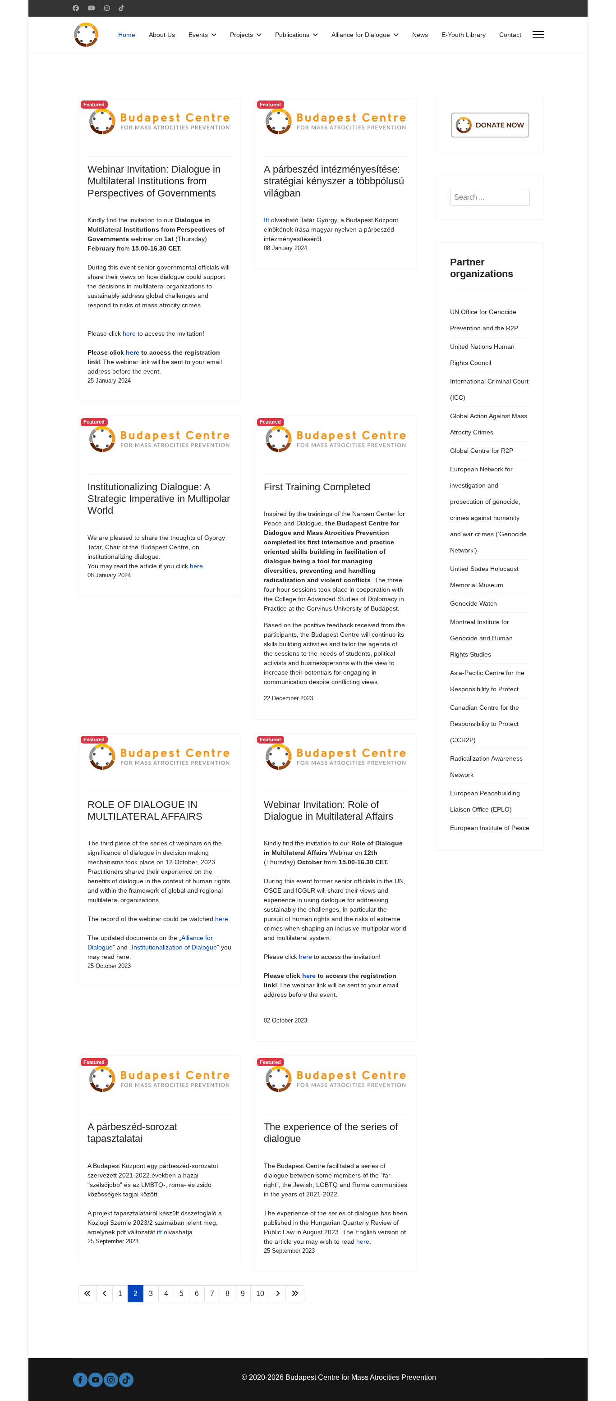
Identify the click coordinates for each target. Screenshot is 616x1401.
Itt (266, 220)
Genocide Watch (473, 603)
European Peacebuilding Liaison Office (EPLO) (485, 801)
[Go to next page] (278, 1293)
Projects (241, 34)
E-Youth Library (463, 34)
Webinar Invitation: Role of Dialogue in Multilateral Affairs (328, 810)
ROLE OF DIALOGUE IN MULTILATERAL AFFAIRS (144, 810)
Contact (510, 34)
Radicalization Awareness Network (486, 766)
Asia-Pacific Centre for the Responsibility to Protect (487, 681)
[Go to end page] (294, 1293)
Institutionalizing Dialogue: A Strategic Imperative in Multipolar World (158, 498)
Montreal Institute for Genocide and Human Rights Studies (481, 638)
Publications (292, 34)
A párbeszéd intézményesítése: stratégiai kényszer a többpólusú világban (334, 181)
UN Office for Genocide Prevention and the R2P (484, 320)
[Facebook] (76, 8)
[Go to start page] (87, 1293)
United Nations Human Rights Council (482, 354)
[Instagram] (107, 8)
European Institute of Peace (489, 827)
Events (198, 34)
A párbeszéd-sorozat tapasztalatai (132, 1132)
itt (159, 1232)
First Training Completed (317, 487)
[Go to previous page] (105, 1293)
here (129, 333)
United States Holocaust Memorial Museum (484, 577)
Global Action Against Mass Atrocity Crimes (488, 424)
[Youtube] (91, 8)
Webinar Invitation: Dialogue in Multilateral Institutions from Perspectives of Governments (154, 181)
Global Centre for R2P (481, 450)
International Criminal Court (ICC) (489, 389)
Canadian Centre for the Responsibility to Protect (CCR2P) (484, 724)
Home (126, 34)
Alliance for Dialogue (360, 34)
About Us (162, 34)
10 (260, 1293)
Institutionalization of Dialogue (174, 947)
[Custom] (121, 8)
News (420, 34)
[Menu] (538, 35)
